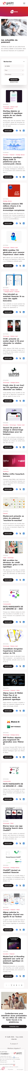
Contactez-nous (14, 1026)
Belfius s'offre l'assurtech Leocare (13, 475)
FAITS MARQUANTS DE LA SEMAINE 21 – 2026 (13, 785)
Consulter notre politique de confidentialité (10, 1064)
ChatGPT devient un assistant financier (11, 871)
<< (6, 985)
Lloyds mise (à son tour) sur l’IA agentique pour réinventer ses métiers (13, 387)
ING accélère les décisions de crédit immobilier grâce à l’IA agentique (13, 563)
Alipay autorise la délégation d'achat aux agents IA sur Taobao (13, 914)
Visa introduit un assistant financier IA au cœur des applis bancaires (13, 297)
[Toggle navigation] (24, 3)
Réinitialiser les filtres (14, 82)
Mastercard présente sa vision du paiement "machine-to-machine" (13, 518)
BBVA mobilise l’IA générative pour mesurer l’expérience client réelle (13, 252)
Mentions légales (13, 1048)
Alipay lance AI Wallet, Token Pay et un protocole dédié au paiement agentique (13, 696)
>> (21, 985)
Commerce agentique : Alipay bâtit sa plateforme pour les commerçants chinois (13, 160)
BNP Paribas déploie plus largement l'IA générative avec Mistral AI (13, 740)
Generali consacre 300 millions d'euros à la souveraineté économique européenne (13, 206)
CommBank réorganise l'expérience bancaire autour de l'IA (13, 650)
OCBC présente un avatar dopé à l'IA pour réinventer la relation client (13, 342)
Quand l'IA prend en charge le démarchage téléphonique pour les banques (13, 430)
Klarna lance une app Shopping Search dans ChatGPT (13, 828)
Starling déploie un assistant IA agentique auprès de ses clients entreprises (12, 114)
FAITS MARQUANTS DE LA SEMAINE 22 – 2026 (13, 607)
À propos (13, 1044)
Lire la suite (8, 130)
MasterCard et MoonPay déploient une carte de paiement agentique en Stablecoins (13, 959)
